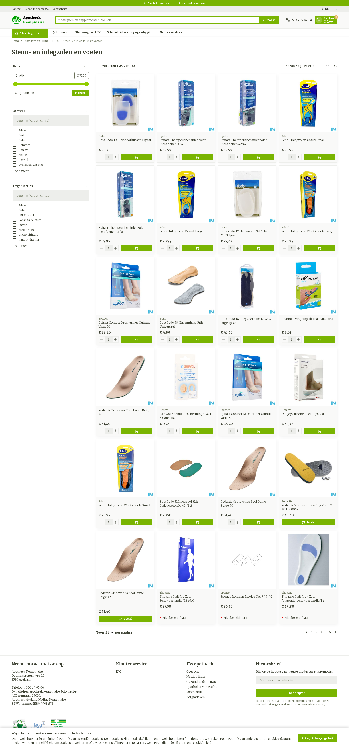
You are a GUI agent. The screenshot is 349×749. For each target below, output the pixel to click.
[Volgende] (334, 632)
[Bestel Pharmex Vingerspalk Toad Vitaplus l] (319, 339)
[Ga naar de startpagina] (30, 20)
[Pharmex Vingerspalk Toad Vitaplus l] (308, 286)
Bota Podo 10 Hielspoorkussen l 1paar (125, 140)
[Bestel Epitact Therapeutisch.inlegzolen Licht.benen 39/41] (197, 157)
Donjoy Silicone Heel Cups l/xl (303, 414)
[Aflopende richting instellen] (335, 65)
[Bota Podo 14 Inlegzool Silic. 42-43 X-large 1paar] (247, 286)
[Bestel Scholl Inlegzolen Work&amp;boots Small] (136, 522)
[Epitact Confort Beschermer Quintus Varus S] (247, 377)
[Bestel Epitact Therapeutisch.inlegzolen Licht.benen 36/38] (136, 248)
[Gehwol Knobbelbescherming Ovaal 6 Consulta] (186, 377)
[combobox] (157, 20)
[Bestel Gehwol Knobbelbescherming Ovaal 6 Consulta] (197, 431)
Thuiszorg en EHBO (88, 32)
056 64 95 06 (35, 687)
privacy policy (316, 704)
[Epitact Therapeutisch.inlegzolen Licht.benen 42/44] (247, 103)
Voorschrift (60, 9)
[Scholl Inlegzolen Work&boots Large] (308, 194)
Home (15, 41)
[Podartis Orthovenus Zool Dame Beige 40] (247, 468)
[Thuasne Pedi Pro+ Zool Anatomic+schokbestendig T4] (308, 560)
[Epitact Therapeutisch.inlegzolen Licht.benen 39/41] (186, 103)
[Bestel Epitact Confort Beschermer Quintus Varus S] (258, 431)
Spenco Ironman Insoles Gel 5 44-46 (246, 596)
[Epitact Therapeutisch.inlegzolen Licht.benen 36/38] (125, 194)
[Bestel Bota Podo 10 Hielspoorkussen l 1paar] (136, 157)
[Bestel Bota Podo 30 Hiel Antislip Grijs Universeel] (197, 339)
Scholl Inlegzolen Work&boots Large (307, 231)
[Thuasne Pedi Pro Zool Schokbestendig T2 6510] (186, 560)
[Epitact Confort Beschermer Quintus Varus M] (125, 286)
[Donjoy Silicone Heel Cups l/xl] (308, 377)
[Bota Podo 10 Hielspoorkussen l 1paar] (125, 103)
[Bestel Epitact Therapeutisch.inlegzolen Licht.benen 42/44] (258, 157)
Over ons (192, 671)
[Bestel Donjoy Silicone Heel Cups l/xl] (319, 431)
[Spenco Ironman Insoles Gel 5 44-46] (247, 560)
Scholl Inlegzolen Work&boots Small (124, 505)
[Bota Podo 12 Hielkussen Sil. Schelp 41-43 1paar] (247, 194)
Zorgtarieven (195, 697)
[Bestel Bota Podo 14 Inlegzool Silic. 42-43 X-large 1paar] (258, 339)
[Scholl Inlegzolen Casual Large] (186, 194)
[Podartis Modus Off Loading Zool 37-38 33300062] (308, 468)
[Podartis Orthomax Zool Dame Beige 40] (125, 377)
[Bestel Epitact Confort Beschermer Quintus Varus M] (136, 339)
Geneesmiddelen (171, 32)
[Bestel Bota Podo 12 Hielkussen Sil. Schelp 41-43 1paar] (258, 248)
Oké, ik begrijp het (318, 738)
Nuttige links (195, 676)
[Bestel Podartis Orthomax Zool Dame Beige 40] (136, 431)
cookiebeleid (202, 742)
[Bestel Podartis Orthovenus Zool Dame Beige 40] (258, 522)
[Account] (311, 20)
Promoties (63, 32)
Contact (16, 9)
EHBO (55, 41)
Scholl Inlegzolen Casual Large (181, 231)
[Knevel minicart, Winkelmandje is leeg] (319, 20)
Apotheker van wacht (201, 687)
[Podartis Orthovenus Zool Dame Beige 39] (125, 560)
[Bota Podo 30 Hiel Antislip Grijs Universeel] (186, 286)
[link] (307, 632)
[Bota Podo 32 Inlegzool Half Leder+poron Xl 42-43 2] (186, 468)
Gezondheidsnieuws (37, 9)
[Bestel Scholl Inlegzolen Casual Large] (197, 248)
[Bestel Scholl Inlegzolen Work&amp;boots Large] (319, 248)
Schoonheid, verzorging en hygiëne (130, 32)
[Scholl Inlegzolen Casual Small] (308, 103)
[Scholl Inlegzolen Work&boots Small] (125, 468)
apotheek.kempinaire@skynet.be (53, 691)
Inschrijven (297, 693)
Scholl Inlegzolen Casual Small (303, 140)
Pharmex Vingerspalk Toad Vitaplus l (307, 319)
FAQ (118, 671)
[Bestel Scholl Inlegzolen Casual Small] (319, 157)
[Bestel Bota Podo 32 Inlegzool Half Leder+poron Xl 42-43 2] (197, 522)
